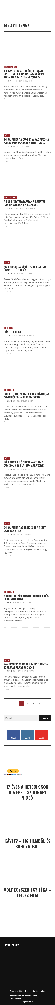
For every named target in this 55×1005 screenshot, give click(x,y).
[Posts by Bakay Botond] (5, 81)
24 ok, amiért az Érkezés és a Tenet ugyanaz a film (25, 529)
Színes (6, 135)
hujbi (9, 336)
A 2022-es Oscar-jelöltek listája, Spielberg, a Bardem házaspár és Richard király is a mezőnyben (24, 74)
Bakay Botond (12, 81)
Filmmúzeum (8, 390)
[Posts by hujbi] (5, 336)
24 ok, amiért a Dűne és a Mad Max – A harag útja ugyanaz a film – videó (26, 141)
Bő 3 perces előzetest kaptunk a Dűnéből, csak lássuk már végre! (24, 464)
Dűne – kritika (12, 332)
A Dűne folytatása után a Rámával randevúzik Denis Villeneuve (24, 203)
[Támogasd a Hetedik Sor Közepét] (27, 16)
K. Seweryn (11, 208)
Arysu (9, 603)
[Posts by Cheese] (5, 146)
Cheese (9, 146)
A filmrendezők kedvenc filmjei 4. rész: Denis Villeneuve (27, 597)
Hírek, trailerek (10, 67)
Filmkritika (8, 328)
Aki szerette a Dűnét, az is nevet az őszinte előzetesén (25, 268)
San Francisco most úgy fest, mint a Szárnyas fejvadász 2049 (26, 666)
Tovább (6, 99)
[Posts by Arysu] (5, 603)
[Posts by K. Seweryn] (5, 208)
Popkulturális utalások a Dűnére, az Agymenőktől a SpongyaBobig (26, 395)
